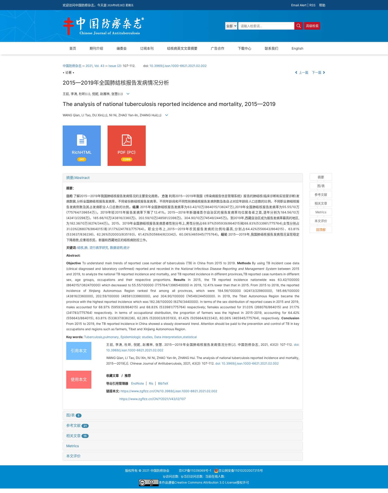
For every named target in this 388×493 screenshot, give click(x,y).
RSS (312, 5)
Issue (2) (114, 66)
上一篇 (303, 72)
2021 (89, 66)
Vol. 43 (99, 66)
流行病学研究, (99, 247)
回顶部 (321, 229)
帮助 (322, 5)
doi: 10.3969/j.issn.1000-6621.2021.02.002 (247, 363)
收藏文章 (112, 375)
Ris (151, 383)
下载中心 (244, 48)
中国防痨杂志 (72, 66)
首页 (72, 48)
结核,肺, (83, 247)
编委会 (122, 48)
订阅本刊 (147, 48)
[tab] (183, 178)
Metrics (72, 446)
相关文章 (76, 436)
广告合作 (217, 48)
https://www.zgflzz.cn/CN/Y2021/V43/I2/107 (152, 399)
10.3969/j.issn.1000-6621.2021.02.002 (178, 66)
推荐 (128, 375)
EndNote (137, 383)
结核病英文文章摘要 (182, 48)
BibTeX (163, 383)
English (297, 48)
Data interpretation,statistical (175, 337)
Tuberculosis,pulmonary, (102, 337)
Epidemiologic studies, (137, 337)
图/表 (72, 415)
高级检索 (312, 26)
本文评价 (73, 456)
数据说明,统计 (120, 247)
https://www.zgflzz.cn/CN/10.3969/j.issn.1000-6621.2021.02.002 (169, 391)
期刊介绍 (96, 48)
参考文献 (76, 425)
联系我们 (271, 48)
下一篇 (317, 72)
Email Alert (298, 5)
